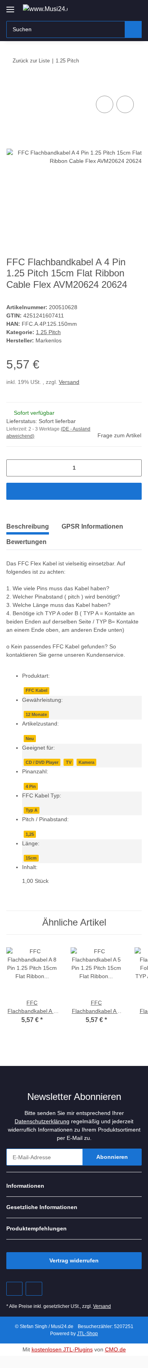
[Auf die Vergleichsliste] (104, 104)
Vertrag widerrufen (74, 1260)
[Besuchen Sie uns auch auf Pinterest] (14, 1289)
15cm (31, 858)
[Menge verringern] (15, 468)
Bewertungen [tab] (26, 542)
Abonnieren (112, 1157)
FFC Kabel (36, 690)
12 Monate (36, 714)
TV (68, 762)
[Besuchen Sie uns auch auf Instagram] (34, 1289)
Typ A (31, 810)
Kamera (86, 762)
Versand (69, 382)
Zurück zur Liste (31, 61)
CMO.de (115, 1349)
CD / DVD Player (42, 762)
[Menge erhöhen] (132, 468)
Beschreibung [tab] (27, 526)
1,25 (30, 834)
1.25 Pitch (48, 332)
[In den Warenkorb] (12, 85)
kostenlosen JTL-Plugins (62, 1349)
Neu (30, 738)
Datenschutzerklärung (42, 1121)
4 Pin (31, 786)
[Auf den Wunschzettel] (125, 104)
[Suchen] (133, 29)
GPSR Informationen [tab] (92, 526)
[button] (110, 9)
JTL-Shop (87, 1333)
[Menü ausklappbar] (10, 6)
